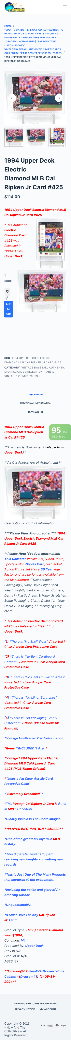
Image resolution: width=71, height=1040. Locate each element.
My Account (48, 1009)
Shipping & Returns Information (35, 1003)
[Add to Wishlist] (7, 292)
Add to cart (8, 309)
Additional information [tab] (35, 403)
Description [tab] (36, 394)
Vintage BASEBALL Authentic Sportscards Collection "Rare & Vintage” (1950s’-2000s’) (34, 372)
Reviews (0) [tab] (35, 411)
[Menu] (65, 7)
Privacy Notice (25, 1009)
